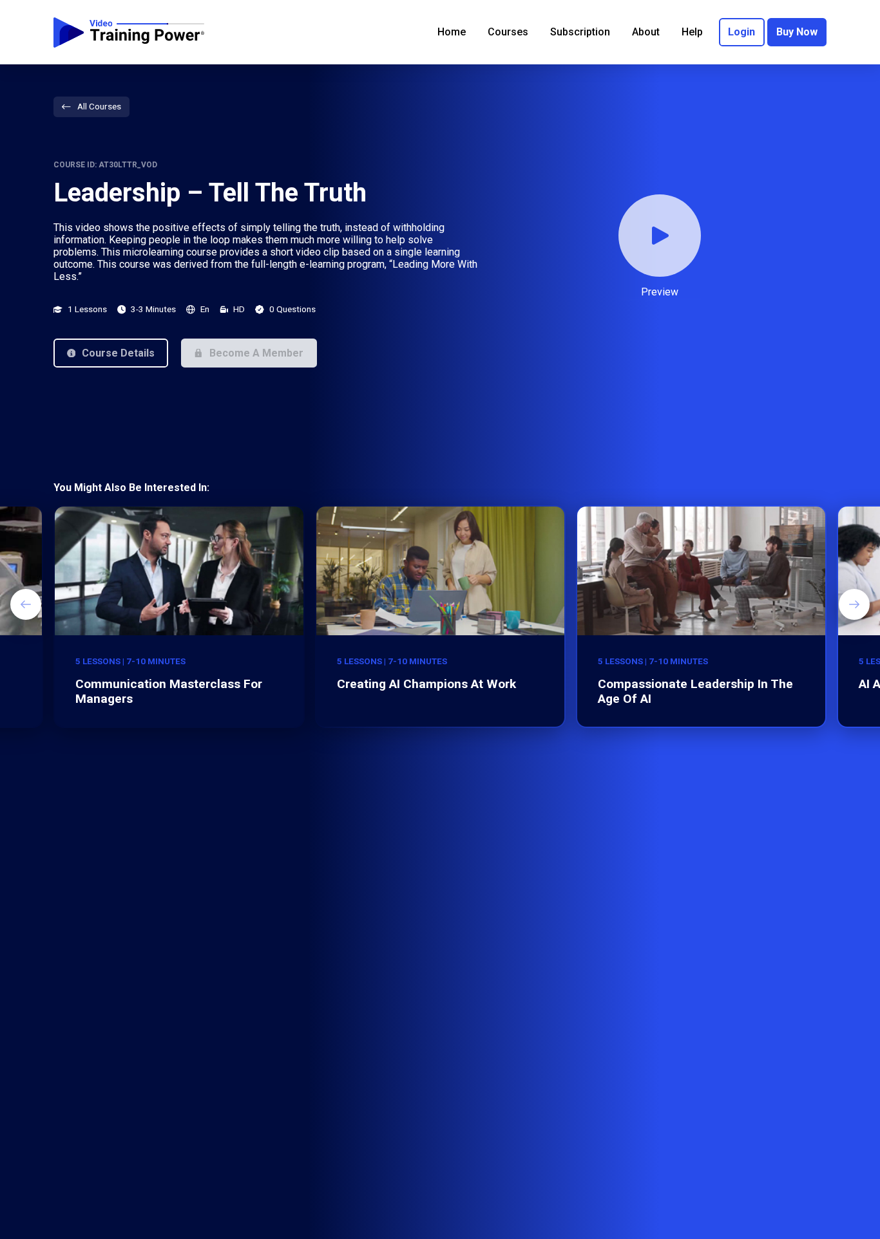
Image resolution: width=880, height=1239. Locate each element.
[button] (110, 353)
